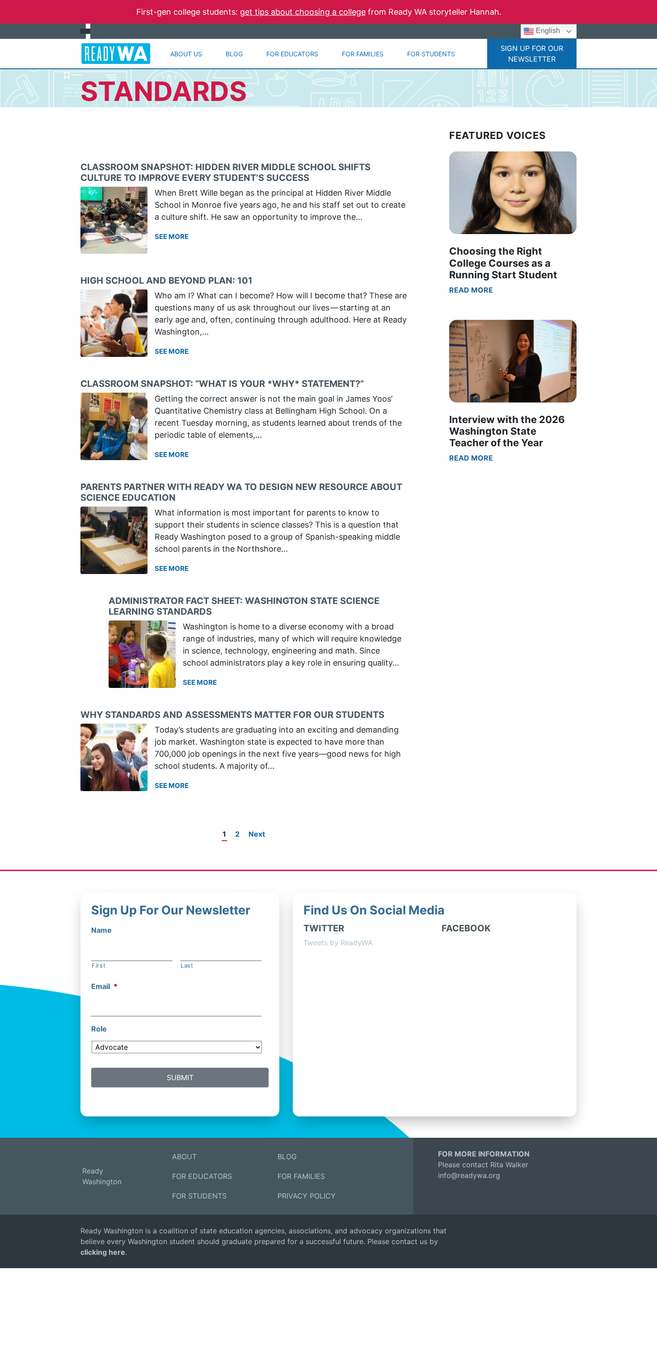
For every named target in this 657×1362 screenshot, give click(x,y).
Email (104, 986)
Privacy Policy (307, 1195)
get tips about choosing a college (303, 12)
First (98, 965)
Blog (234, 54)
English (547, 30)
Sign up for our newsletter (532, 53)
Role (99, 1028)
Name (101, 930)
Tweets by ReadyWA (338, 942)
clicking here (102, 1252)
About (184, 1156)
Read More (471, 289)
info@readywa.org (469, 1175)
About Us (186, 54)
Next (256, 834)
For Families (362, 54)
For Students (431, 54)
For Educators (292, 54)
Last (187, 965)
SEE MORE (172, 236)
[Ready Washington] (115, 53)
